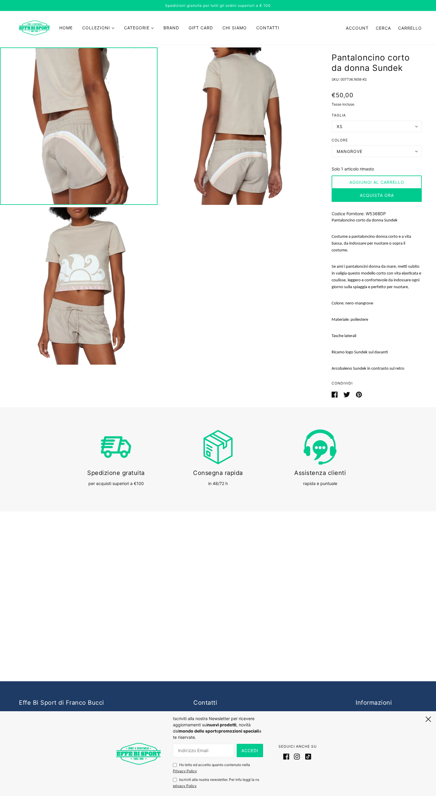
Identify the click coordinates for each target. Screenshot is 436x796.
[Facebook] (287, 756)
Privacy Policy (185, 771)
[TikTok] (307, 756)
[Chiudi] (428, 718)
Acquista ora (377, 195)
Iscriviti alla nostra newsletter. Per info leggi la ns (216, 782)
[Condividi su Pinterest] (359, 394)
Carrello (410, 28)
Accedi (249, 750)
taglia (339, 115)
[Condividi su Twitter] (347, 394)
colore (340, 140)
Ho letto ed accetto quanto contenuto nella (211, 767)
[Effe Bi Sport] (34, 27)
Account (357, 28)
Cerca (383, 28)
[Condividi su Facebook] (335, 394)
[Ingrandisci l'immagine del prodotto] (79, 126)
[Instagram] (297, 756)
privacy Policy (185, 786)
